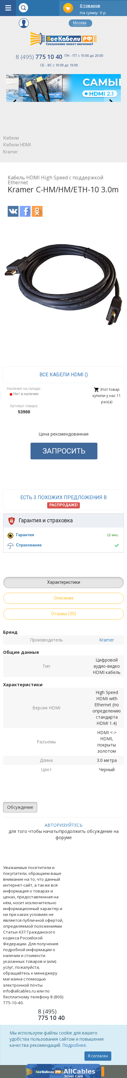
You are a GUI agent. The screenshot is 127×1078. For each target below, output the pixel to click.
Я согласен (98, 1056)
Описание (64, 597)
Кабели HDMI (17, 145)
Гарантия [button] (25, 535)
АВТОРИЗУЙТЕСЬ (64, 825)
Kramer (10, 152)
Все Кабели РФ (64, 38)
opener (8, 8)
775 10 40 (39, 57)
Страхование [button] (29, 545)
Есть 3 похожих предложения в (63, 501)
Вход (24, 23)
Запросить (64, 451)
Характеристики (63, 582)
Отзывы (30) (63, 613)
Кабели (11, 138)
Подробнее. (74, 1045)
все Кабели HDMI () (63, 375)
